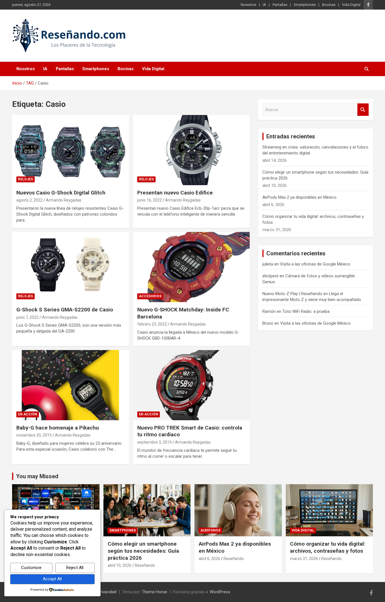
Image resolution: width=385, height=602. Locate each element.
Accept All (52, 578)
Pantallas (280, 5)
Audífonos (210, 530)
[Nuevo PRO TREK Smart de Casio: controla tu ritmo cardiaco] (191, 385)
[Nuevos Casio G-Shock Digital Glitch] (70, 150)
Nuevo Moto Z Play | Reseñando (292, 293)
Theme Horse (154, 591)
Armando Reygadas (63, 200)
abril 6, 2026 (209, 558)
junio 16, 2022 (149, 200)
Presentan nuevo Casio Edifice (175, 192)
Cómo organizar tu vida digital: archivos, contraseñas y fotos (327, 547)
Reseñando (145, 565)
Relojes (25, 179)
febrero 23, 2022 (152, 324)
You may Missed (37, 476)
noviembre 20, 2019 (34, 435)
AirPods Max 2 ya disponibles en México (299, 197)
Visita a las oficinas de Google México (315, 264)
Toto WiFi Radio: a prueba (305, 311)
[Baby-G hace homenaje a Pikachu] (70, 385)
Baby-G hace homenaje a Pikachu (57, 427)
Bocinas (328, 5)
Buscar (363, 109)
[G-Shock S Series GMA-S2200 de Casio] (70, 267)
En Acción (27, 414)
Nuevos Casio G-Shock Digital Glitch (60, 192)
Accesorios (150, 296)
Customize (31, 567)
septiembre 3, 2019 (154, 442)
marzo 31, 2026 (304, 558)
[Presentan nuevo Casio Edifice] (191, 150)
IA (264, 5)
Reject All (74, 567)
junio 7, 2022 (27, 317)
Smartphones (305, 5)
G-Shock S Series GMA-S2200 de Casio (64, 309)
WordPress (220, 591)
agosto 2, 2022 (29, 200)
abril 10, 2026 (119, 565)
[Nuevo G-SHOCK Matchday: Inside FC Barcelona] (191, 267)
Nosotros (248, 5)
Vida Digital (351, 5)
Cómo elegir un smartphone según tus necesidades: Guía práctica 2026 (143, 551)
